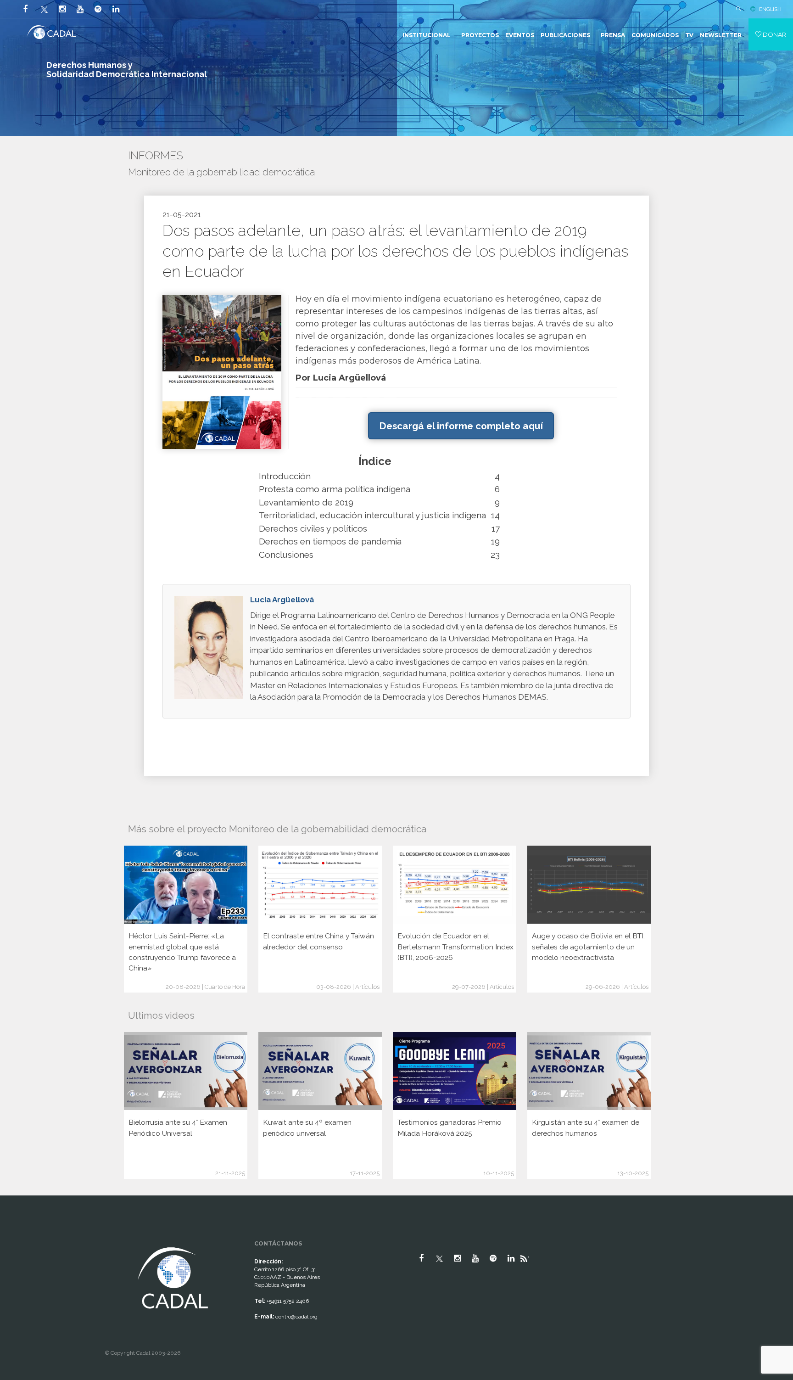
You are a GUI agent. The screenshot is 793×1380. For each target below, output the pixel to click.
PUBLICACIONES (565, 35)
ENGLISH (770, 9)
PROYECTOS (480, 35)
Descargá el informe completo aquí (461, 426)
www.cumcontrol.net (17, 1236)
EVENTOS (519, 35)
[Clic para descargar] (221, 371)
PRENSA (613, 35)
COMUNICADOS (655, 35)
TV (689, 35)
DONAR (773, 34)
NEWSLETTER (721, 35)
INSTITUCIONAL (426, 35)
